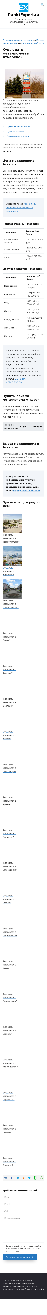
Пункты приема (15, 131)
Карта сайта (38, 1289)
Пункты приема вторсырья (17, 40)
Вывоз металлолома (18, 136)
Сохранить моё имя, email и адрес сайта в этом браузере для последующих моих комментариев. (24, 1248)
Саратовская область (32, 43)
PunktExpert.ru (23, 14)
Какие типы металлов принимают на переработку (21, 207)
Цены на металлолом (18, 126)
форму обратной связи (26, 490)
